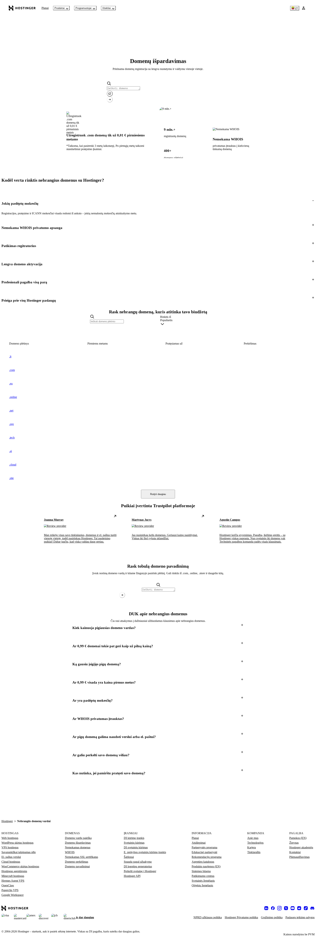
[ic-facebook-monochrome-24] (273, 908)
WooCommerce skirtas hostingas (20, 866)
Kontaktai (295, 852)
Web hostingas (9, 837)
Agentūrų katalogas (203, 861)
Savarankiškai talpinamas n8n (18, 852)
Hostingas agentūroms (14, 871)
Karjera (251, 847)
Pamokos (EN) (297, 837)
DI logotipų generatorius (138, 866)
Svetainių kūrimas (134, 842)
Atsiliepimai (199, 842)
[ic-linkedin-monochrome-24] (266, 908)
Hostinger (7, 821)
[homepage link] (22, 8)
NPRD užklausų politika (207, 917)
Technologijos (255, 842)
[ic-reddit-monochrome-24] (299, 908)
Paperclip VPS (9, 890)
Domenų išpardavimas (78, 842)
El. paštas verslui (11, 856)
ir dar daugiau (85, 917)
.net (11, 410)
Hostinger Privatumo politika (241, 917)
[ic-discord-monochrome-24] (312, 908)
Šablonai (129, 856)
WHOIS (70, 852)
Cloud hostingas (10, 861)
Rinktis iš (165, 316)
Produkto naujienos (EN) (206, 866)
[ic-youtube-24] (292, 908)
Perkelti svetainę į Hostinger (140, 871)
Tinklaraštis (253, 852)
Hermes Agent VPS (12, 880)
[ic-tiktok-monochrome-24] (306, 908)
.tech (12, 437)
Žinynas (294, 842)
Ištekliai (106, 8)
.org (11, 424)
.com (12, 370)
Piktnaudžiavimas (299, 856)
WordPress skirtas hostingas (17, 842)
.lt (10, 356)
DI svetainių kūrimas (136, 847)
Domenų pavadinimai (77, 866)
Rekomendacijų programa (206, 856)
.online (13, 397)
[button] (158, 203)
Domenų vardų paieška (78, 837)
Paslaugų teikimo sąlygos (300, 917)
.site (11, 478)
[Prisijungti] (303, 8)
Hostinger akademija (301, 847)
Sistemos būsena (201, 871)
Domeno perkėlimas (76, 861)
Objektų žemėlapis (202, 885)
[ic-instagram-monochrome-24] (279, 908)
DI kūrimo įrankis (134, 837)
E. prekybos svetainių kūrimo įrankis (145, 852)
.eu (11, 383)
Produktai (59, 8)
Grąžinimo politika (272, 917)
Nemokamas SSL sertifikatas (81, 856)
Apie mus (252, 837)
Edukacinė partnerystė (204, 852)
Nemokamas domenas (77, 847)
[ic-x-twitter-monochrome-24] (286, 908)
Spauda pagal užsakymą (138, 861)
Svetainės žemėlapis (203, 880)
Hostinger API (132, 875)
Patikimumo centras (203, 875)
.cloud (12, 464)
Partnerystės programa (204, 847)
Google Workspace (12, 894)
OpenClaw (7, 885)
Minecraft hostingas (12, 875)
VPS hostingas (9, 847)
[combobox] (193, 323)
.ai (10, 451)
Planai (45, 7)
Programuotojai (83, 8)
